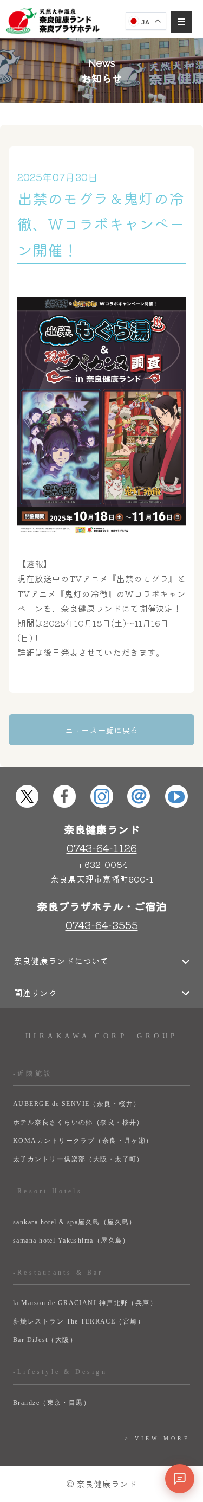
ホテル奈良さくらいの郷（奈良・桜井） (78, 1122)
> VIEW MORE (157, 1438)
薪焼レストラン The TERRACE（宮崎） (79, 1321)
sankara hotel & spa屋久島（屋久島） (74, 1222)
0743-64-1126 (102, 847)
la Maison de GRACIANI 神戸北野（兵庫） (85, 1303)
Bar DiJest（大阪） (45, 1340)
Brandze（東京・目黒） (51, 1403)
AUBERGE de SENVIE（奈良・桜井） (77, 1104)
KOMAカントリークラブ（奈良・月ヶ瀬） (83, 1141)
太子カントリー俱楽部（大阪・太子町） (78, 1159)
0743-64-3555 (102, 924)
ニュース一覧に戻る (101, 730)
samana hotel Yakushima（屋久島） (71, 1240)
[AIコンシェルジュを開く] (179, 1478)
